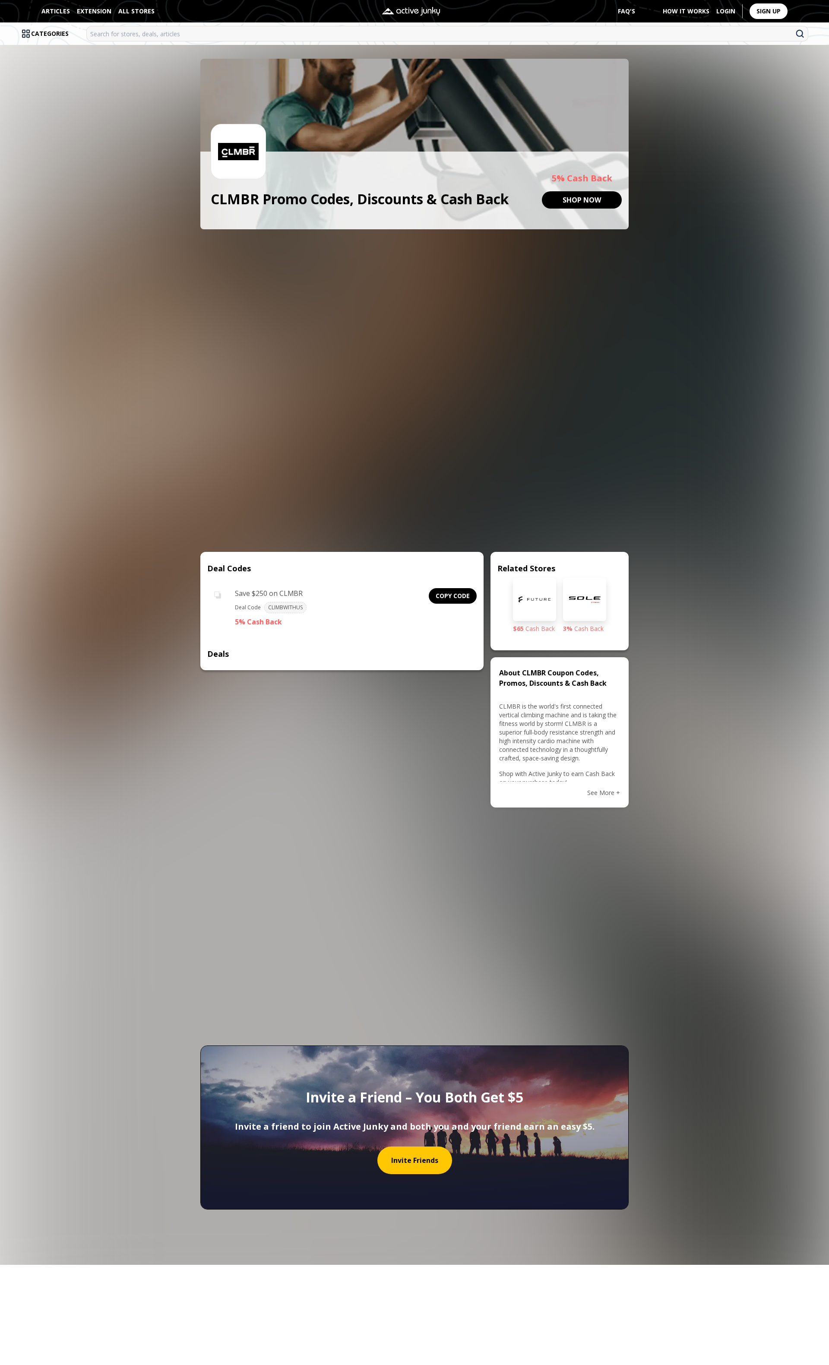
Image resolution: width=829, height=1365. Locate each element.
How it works (686, 11)
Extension (94, 11)
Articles (55, 11)
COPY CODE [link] (453, 596)
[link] (582, 200)
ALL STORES (136, 11)
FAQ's (626, 11)
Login (725, 11)
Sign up (768, 11)
